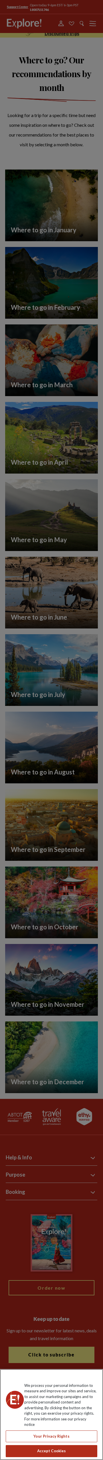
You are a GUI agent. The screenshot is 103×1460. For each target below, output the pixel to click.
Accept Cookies (51, 1451)
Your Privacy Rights (51, 1436)
